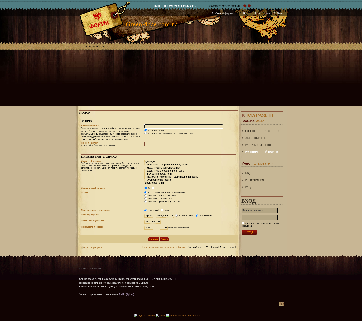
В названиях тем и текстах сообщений (166, 193)
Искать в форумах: (91, 161)
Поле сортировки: (90, 215)
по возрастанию (186, 215)
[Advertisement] (181, 78)
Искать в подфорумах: (93, 188)
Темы (166, 210)
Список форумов (92, 46)
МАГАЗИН (257, 114)
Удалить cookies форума (173, 247)
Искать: (85, 192)
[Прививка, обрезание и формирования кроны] (173, 176)
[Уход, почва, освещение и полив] (173, 170)
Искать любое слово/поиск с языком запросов (170, 133)
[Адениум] (173, 161)
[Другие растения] (173, 182)
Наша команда (150, 247)
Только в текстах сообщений (161, 196)
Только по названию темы (160, 199)
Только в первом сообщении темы (164, 202)
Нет (157, 188)
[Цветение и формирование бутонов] (173, 164)
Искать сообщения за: (92, 221)
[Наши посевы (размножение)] (173, 167)
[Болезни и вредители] (173, 173)
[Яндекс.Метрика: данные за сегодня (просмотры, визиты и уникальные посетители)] (144, 316)
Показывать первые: (92, 227)
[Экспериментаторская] (173, 179)
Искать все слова (156, 130)
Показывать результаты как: (95, 210)
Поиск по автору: (90, 143)
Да (148, 188)
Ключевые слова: (90, 125)
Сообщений (153, 210)
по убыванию (205, 215)
